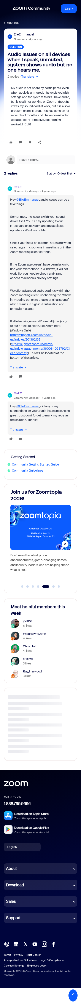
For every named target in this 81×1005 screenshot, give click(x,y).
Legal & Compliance (52, 960)
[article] (41, 282)
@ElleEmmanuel (27, 200)
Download (15, 885)
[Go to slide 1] (22, 587)
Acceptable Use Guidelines (20, 960)
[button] (6, 8)
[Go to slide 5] (43, 587)
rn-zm (18, 186)
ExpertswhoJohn (34, 634)
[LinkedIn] (16, 944)
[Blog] (7, 944)
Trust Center (33, 955)
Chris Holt (30, 646)
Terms (7, 955)
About (11, 868)
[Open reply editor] (40, 160)
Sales (11, 901)
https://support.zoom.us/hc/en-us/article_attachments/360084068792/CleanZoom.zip (40, 348)
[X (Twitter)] (25, 944)
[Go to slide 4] (38, 587)
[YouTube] (35, 944)
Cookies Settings (14, 965)
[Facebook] (53, 944)
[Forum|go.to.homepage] (32, 9)
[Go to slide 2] (28, 587)
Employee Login (36, 965)
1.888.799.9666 (17, 803)
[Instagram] (44, 944)
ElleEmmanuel (24, 34)
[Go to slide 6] (51, 587)
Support (13, 917)
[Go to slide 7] (59, 587)
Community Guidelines (27, 470)
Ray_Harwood (32, 671)
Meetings (12, 23)
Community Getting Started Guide (35, 464)
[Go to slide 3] (33, 587)
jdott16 (27, 621)
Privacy (18, 955)
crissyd (28, 659)
